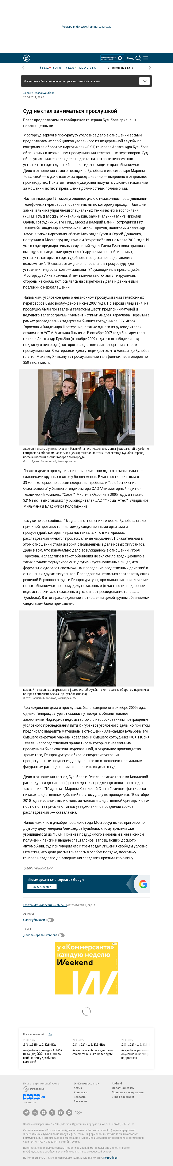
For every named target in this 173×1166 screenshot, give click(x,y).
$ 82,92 (44, 67)
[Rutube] (61, 1112)
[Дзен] (43, 1112)
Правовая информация (128, 1092)
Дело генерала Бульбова (38, 93)
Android (117, 1083)
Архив (78, 1088)
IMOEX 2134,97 (87, 67)
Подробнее (110, 1157)
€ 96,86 (57, 67)
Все (50, 1034)
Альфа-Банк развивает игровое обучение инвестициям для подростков (141, 1054)
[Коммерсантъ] (26, 58)
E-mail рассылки (123, 1097)
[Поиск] (138, 58)
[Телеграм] (26, 1112)
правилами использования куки (83, 81)
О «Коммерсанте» (86, 1083)
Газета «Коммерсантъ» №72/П (45, 905)
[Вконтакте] (35, 1112)
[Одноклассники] (52, 1112)
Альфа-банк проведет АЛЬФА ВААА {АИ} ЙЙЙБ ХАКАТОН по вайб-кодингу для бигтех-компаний (42, 1056)
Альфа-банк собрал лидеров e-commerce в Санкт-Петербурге (92, 1052)
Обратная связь (123, 1088)
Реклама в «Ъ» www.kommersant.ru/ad (86, 27)
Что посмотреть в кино (119, 67)
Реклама (80, 1097)
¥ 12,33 (70, 67)
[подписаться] (51, 920)
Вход (130, 58)
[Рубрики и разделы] (145, 58)
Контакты (81, 1092)
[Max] (69, 1112)
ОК (145, 81)
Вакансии (80, 1101)
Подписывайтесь (42, 887)
